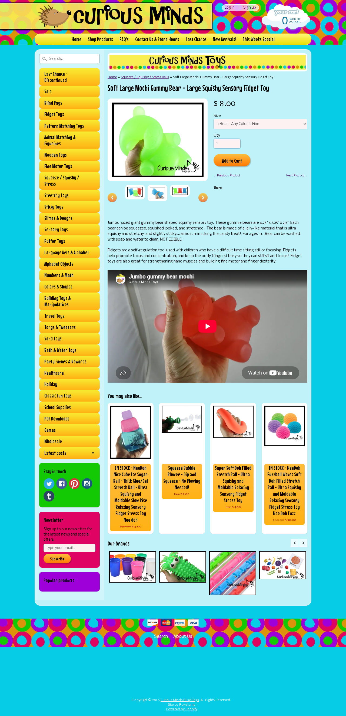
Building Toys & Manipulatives (57, 301)
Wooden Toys (55, 155)
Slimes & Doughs (58, 218)
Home (76, 39)
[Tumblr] (49, 496)
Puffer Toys (54, 241)
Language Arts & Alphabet (66, 252)
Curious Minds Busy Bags (180, 700)
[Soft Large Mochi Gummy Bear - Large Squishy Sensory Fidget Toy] (135, 192)
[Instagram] (87, 483)
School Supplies (57, 407)
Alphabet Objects (58, 264)
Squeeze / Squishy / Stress (61, 181)
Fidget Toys (54, 114)
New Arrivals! (224, 39)
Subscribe (57, 558)
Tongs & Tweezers (60, 327)
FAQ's (124, 39)
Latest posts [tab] (55, 453)
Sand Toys (53, 338)
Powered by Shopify (181, 709)
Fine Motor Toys (58, 166)
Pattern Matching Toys (64, 126)
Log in (230, 8)
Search (161, 636)
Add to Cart (232, 160)
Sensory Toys (56, 229)
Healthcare (54, 373)
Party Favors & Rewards (65, 361)
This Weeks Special (259, 39)
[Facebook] (61, 483)
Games (50, 430)
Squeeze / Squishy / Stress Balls (145, 77)
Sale (48, 91)
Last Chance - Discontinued (56, 77)
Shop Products (100, 39)
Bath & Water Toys (60, 350)
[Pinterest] (74, 483)
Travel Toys (54, 316)
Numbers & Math (59, 275)
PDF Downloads (56, 419)
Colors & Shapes (58, 287)
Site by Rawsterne (181, 705)
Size (217, 116)
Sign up (249, 8)
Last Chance (196, 39)
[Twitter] (49, 483)
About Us (182, 636)
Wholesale (53, 441)
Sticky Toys (53, 207)
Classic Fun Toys (58, 396)
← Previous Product (227, 175)
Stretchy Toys (56, 195)
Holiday (50, 384)
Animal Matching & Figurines (60, 140)
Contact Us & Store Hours (157, 39)
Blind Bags (53, 103)
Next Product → (296, 175)
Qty (217, 136)
